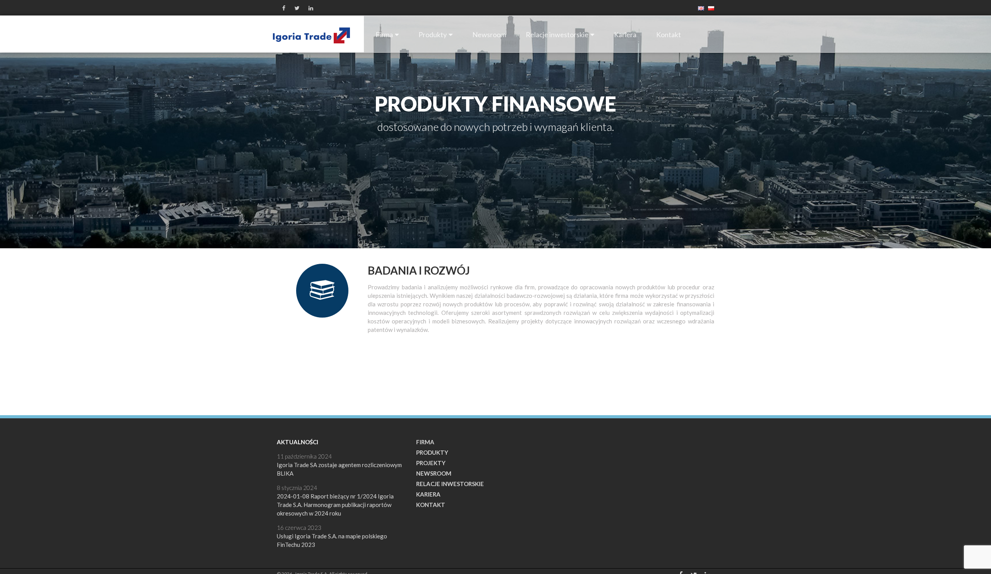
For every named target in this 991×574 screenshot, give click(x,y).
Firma (384, 34)
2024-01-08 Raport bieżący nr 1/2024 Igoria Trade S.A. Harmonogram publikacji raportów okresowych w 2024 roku (335, 505)
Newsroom (489, 34)
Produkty (432, 34)
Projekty (431, 462)
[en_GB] (699, 7)
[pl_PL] (709, 7)
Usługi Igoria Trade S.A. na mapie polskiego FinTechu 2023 (332, 540)
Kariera (625, 34)
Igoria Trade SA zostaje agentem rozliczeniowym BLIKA (339, 469)
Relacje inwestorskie (557, 34)
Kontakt (668, 34)
